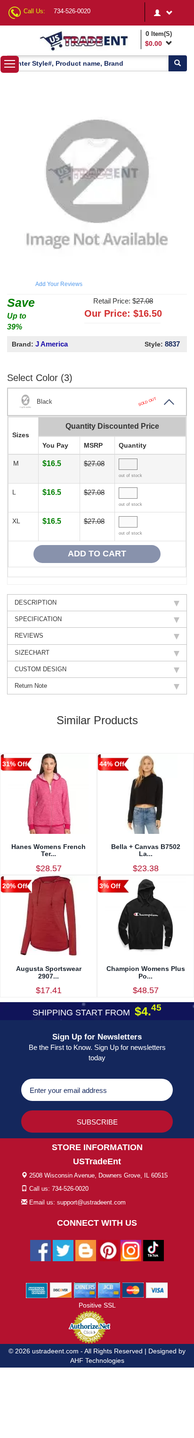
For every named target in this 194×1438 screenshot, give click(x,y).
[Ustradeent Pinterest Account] (108, 1250)
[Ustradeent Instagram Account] (131, 1250)
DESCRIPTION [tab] (36, 602)
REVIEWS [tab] (29, 635)
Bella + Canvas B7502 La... (145, 850)
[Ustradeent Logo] (88, 40)
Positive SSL (97, 1305)
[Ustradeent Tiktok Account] (153, 1250)
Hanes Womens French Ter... (48, 850)
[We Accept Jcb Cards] (109, 1289)
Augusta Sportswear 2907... (48, 972)
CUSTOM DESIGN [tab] (40, 669)
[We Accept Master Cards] (133, 1289)
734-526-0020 (72, 11)
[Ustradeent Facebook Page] (40, 1250)
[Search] (177, 63)
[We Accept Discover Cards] (61, 1289)
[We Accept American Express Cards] (37, 1289)
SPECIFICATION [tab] (38, 619)
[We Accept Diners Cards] (85, 1289)
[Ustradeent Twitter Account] (63, 1250)
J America (51, 344)
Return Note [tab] (31, 685)
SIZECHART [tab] (32, 652)
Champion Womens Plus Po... (145, 972)
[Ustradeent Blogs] (85, 1250)
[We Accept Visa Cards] (157, 1289)
